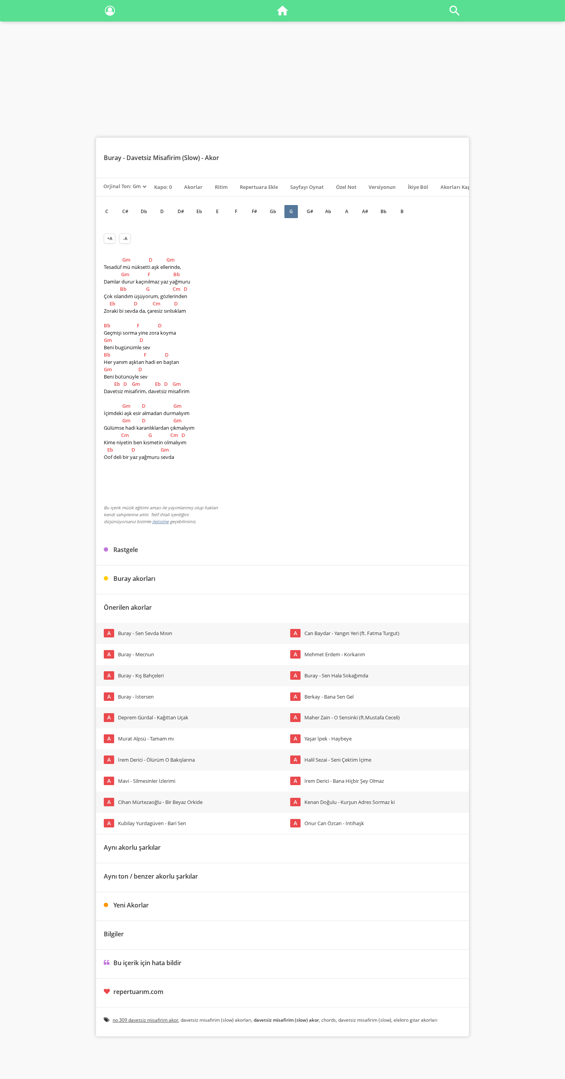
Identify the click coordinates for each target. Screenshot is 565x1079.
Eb (199, 211)
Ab (328, 211)
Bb (383, 211)
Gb (273, 211)
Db (144, 211)
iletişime (160, 521)
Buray (112, 157)
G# (310, 211)
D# (181, 211)
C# (125, 211)
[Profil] (110, 12)
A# (365, 211)
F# (254, 211)
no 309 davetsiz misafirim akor (145, 1020)
